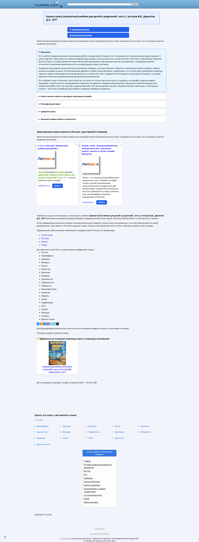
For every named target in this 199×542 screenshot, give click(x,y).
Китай (65, 438)
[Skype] (54, 323)
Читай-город (47, 235)
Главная (87, 461)
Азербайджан (43, 426)
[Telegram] (51, 323)
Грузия (117, 426)
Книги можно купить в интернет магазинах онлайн (66, 96)
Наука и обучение (92, 481)
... (76, 144)
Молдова (67, 432)
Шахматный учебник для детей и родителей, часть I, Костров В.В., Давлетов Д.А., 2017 (57, 369)
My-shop (45, 238)
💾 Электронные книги (80, 35)
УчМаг (44, 245)
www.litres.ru (44, 185)
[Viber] (47, 323)
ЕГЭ (85, 474)
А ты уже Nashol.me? (93, 495)
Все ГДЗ (87, 471)
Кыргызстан (42, 432)
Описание (45, 52)
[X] (57, 323)
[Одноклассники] (41, 323)
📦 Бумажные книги (79, 29)
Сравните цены (48, 111)
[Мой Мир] (44, 323)
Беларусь (92, 426)
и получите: (58, 119)
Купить (57, 186)
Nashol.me (65, 538)
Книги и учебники (92, 485)
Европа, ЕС (119, 438)
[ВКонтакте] (38, 323)
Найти (86, 498)
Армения (67, 426)
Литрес (44, 241)
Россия (40, 420)
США (90, 438)
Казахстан (144, 426)
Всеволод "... (53, 147)
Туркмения (119, 432)
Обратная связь (91, 502)
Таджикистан (94, 432)
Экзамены (88, 478)
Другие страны (43, 444)
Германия (41, 438)
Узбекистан (145, 432)
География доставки (50, 104)
